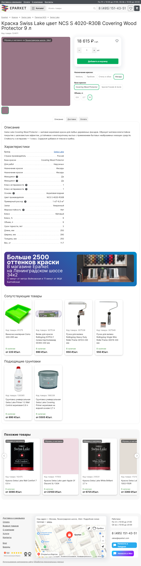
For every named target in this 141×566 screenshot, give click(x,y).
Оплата (27, 2)
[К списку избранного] (130, 8)
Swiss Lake (59, 152)
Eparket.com (13, 8)
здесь (49, 522)
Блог (5, 543)
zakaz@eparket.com (120, 538)
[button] (4, 456)
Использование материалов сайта (18, 562)
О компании (37, 2)
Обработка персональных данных (49, 562)
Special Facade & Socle (111, 87)
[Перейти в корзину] (137, 8)
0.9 (77, 97)
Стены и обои (105, 76)
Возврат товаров (11, 526)
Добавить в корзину (98, 61)
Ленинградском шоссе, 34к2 (38, 40)
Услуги (6, 533)
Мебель (79, 76)
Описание (58, 119)
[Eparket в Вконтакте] (25, 554)
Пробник (91, 76)
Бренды (6, 547)
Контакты (49, 2)
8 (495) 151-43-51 (112, 8)
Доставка (72, 119)
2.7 (84, 97)
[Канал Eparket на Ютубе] (29, 554)
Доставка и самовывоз (11, 2)
